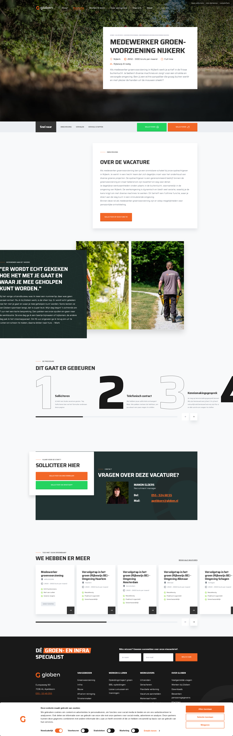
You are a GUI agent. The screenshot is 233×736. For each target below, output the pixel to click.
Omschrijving (66, 127)
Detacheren (146, 684)
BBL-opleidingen (117, 684)
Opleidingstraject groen (120, 680)
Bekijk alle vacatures (188, 560)
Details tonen (150, 731)
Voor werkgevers (118, 8)
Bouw (80, 689)
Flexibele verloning (149, 689)
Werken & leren (97, 8)
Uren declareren (212, 3)
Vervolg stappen (95, 127)
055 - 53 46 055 (44, 693)
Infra (79, 684)
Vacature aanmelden (150, 694)
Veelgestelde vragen (182, 680)
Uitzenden (145, 680)
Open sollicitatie (197, 3)
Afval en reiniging (86, 694)
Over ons (137, 8)
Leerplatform (225, 3)
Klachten (176, 702)
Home (65, 8)
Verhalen (80, 127)
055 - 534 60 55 (161, 495)
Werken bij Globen (181, 684)
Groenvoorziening (131, 35)
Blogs (149, 8)
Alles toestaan (205, 709)
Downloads (177, 689)
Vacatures (78, 8)
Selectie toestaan (205, 717)
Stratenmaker (84, 698)
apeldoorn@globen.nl (164, 500)
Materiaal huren (148, 698)
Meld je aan (186, 657)
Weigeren (205, 725)
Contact (165, 8)
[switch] (85, 730)
